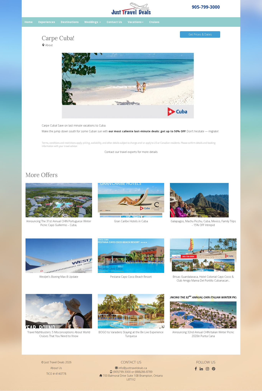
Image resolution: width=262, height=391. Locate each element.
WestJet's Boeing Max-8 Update (58, 276)
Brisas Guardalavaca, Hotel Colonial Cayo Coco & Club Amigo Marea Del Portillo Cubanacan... (203, 278)
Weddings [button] (91, 22)
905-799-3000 (206, 7)
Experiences (46, 22)
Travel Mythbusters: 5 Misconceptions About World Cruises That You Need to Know (58, 334)
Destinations (70, 22)
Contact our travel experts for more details (131, 152)
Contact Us (114, 22)
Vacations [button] (135, 22)
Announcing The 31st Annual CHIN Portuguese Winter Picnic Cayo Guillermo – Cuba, (58, 223)
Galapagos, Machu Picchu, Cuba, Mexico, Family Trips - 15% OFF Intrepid (203, 223)
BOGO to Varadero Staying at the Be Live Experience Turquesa (131, 334)
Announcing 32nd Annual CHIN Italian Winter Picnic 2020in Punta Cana (203, 334)
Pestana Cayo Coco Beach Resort (131, 276)
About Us (56, 368)
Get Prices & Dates (200, 34)
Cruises (154, 22)
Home (29, 22)
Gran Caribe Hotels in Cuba (131, 221)
